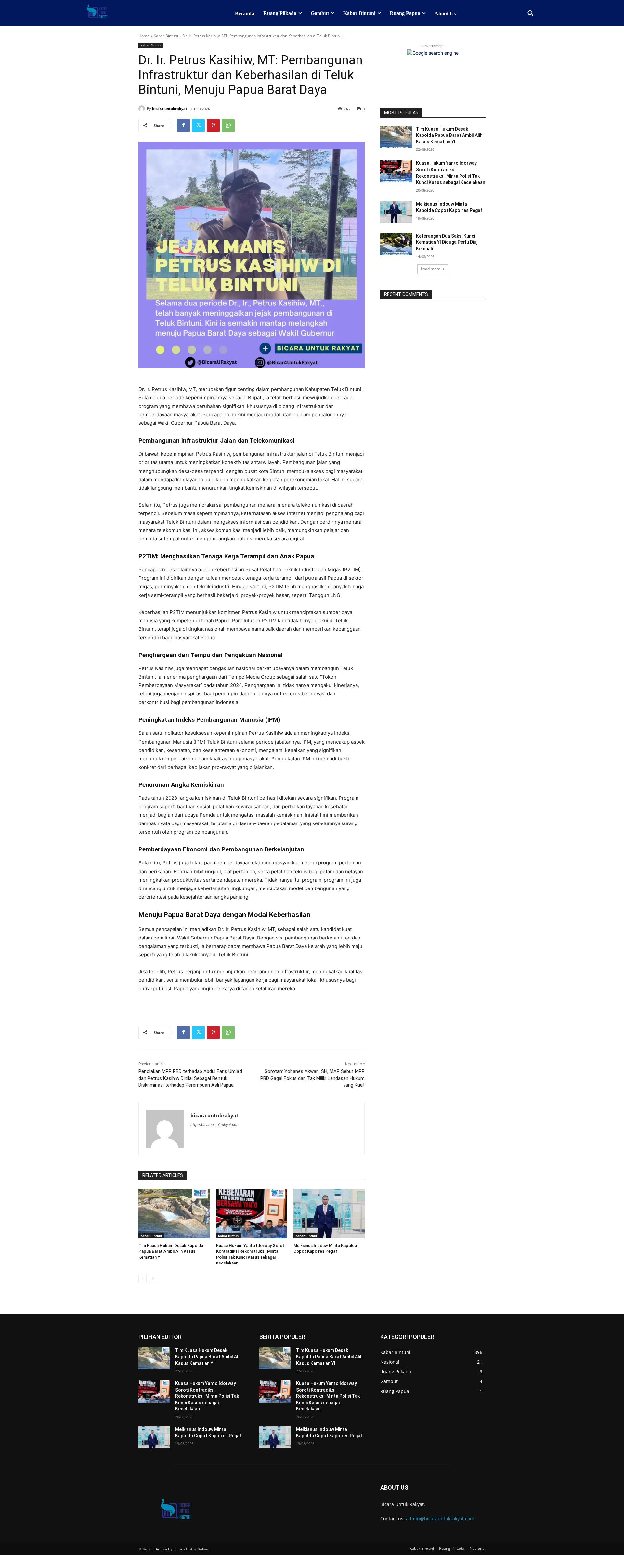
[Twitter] (198, 125)
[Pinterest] (213, 125)
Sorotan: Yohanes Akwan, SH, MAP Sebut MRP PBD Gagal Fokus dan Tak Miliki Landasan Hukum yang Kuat (312, 1078)
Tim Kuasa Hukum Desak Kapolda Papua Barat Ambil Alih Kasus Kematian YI (170, 1251)
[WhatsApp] (228, 125)
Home (144, 36)
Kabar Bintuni (166, 36)
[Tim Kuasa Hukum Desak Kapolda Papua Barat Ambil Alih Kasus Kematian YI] (174, 1213)
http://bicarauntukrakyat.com (215, 1124)
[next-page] (153, 1279)
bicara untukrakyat (169, 108)
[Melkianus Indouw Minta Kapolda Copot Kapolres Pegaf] (329, 1213)
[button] (530, 13)
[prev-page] (142, 1279)
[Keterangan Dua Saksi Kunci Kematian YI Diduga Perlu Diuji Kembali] (396, 244)
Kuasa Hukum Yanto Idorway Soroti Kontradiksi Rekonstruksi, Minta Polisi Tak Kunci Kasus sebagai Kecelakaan (207, 1396)
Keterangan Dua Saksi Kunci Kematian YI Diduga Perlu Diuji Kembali (447, 242)
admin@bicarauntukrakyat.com (440, 1518)
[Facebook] (183, 125)
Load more (430, 269)
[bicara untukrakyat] (142, 108)
